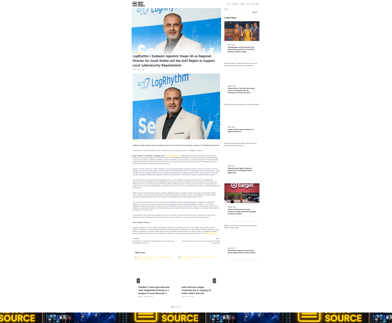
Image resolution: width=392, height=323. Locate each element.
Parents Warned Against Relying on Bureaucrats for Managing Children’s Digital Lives (240, 171)
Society (233, 44)
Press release (255, 4)
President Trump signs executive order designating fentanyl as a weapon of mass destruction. (153, 290)
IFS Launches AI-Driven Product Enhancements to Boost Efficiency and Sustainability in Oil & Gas (153, 241)
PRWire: (135, 140)
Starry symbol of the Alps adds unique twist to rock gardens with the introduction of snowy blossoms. (241, 90)
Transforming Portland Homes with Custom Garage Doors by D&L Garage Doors (200, 241)
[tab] (172, 306)
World (248, 4)
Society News (235, 4)
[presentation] (154, 269)
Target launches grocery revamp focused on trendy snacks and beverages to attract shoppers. (242, 212)
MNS (135, 69)
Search (226, 9)
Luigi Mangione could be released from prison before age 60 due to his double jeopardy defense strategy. (241, 49)
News (228, 4)
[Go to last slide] (138, 280)
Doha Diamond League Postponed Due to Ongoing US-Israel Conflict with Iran (197, 290)
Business (242, 4)
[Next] (214, 280)
